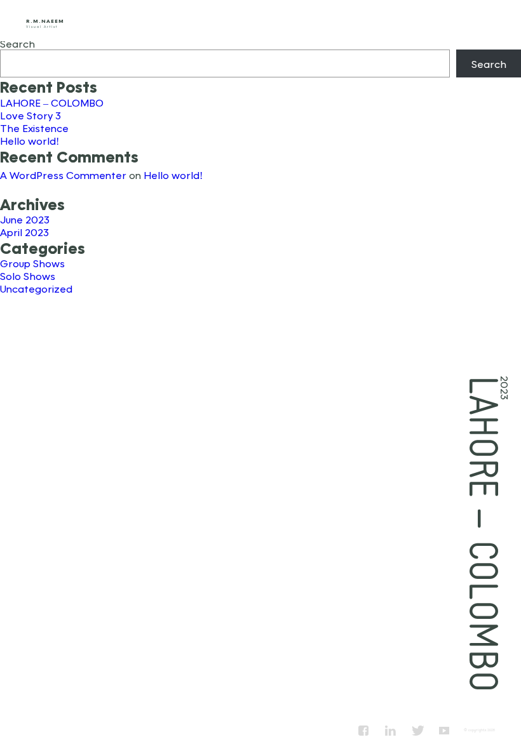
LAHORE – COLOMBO (52, 102)
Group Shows (32, 263)
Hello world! (29, 141)
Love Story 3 (30, 115)
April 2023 (24, 232)
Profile (337, 20)
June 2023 (25, 219)
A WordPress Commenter (63, 175)
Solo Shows (27, 276)
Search (17, 43)
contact (484, 20)
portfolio (410, 20)
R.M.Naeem (45, 21)
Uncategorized (36, 288)
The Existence (34, 128)
